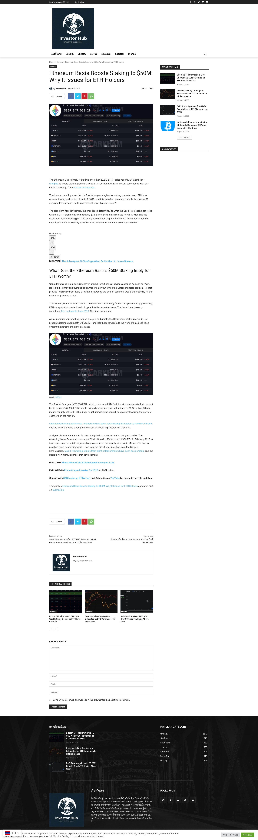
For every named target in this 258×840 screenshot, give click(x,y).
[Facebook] (190, 2)
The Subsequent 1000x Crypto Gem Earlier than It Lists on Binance (97, 261)
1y (51, 252)
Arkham (59, 397)
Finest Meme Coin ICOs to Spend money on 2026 (88, 462)
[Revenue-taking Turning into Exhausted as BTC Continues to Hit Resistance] (101, 601)
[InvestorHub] (51, 88)
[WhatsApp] (91, 96)
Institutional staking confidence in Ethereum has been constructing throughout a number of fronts (100, 423)
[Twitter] (199, 2)
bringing (53, 183)
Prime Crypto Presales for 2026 (81, 470)
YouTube (115, 478)
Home (51, 62)
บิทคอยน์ (59, 62)
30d (52, 247)
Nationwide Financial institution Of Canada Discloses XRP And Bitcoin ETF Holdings (192, 125)
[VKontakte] (193, 800)
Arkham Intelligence (83, 187)
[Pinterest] (84, 96)
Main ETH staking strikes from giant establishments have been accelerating (104, 450)
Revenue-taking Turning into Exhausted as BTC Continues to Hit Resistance (100, 619)
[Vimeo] (203, 2)
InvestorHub (61, 88)
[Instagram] (194, 2)
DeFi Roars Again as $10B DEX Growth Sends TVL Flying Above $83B (134, 619)
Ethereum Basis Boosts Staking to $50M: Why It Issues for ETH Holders (100, 486)
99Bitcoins (58, 489)
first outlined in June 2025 (75, 311)
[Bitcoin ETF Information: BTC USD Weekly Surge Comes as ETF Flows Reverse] (65, 601)
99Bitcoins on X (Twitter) (76, 478)
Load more (183, 137)
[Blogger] (163, 800)
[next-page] (56, 629)
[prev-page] (51, 629)
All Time (54, 256)
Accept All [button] (247, 835)
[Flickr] (178, 800)
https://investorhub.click (82, 561)
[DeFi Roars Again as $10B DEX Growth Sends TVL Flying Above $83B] (136, 601)
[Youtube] (207, 2)
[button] (205, 53)
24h (52, 237)
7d (51, 242)
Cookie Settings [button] (230, 835)
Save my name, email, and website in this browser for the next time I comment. (91, 700)
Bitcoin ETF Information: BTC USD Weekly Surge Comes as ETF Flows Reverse (64, 619)
